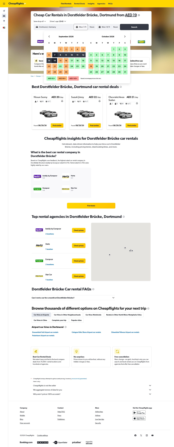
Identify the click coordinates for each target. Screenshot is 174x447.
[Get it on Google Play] (139, 413)
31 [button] (125, 72)
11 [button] (77, 55)
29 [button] (60, 72)
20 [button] (49, 66)
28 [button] (55, 72)
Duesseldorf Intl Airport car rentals (45, 332)
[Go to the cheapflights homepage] (17, 3)
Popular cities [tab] (76, 320)
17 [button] (72, 60)
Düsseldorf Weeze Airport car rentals (125, 332)
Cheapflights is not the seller (44, 385)
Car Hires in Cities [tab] (40, 320)
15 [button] (60, 60)
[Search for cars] (4, 16)
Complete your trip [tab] (59, 320)
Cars (32, 76)
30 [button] (66, 72)
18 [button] (77, 60)
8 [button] (60, 55)
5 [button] (83, 49)
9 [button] (66, 55)
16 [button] (66, 60)
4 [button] (77, 49)
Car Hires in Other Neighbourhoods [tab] (67, 315)
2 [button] (66, 49)
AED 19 (131, 15)
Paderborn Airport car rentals (43, 335)
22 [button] (60, 66)
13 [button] (49, 60)
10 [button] (72, 55)
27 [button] (49, 72)
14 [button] (55, 60)
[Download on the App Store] (139, 418)
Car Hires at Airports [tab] (41, 315)
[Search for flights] (4, 11)
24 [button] (72, 66)
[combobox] (40, 21)
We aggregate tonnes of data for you (47, 390)
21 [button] (55, 66)
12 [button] (83, 55)
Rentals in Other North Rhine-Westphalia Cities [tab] (124, 315)
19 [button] (83, 60)
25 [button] (77, 66)
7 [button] (54, 55)
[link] (91, 206)
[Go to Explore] (4, 20)
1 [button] (60, 49)
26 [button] (83, 66)
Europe (38, 76)
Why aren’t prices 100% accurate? (46, 394)
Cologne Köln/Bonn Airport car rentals (86, 332)
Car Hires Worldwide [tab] (93, 315)
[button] (4, 3)
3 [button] (71, 49)
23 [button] (66, 66)
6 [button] (49, 55)
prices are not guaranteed (79, 378)
